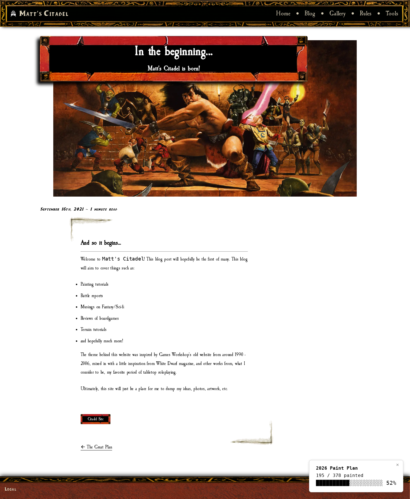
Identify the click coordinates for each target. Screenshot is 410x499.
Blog (310, 13)
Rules (366, 13)
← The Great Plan (96, 447)
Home (283, 13)
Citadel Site (95, 419)
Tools (392, 13)
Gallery (337, 13)
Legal (10, 489)
